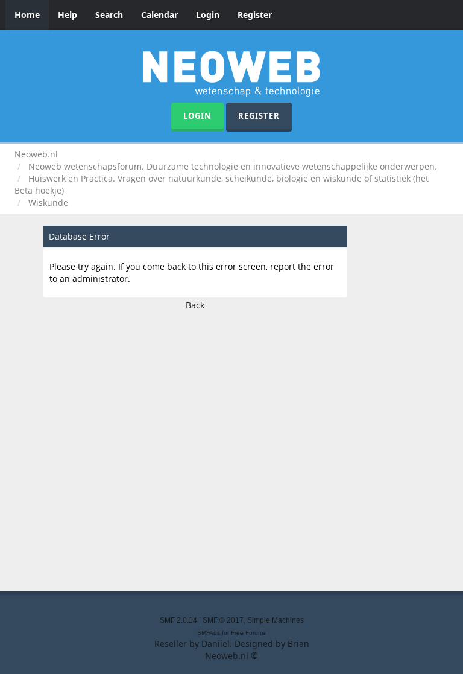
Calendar (159, 15)
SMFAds (208, 632)
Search (109, 15)
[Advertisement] (231, 447)
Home (27, 15)
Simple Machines (275, 620)
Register (255, 15)
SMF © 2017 (223, 620)
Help (67, 15)
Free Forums (248, 632)
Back (195, 305)
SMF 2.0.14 (178, 620)
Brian (298, 643)
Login (207, 15)
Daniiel (215, 643)
